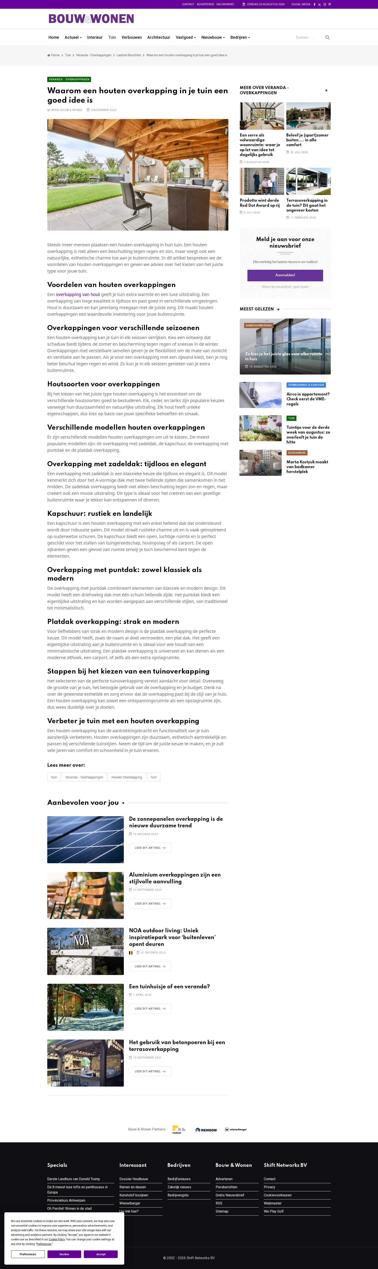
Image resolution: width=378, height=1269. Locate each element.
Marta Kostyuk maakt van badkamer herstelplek (307, 467)
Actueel (72, 37)
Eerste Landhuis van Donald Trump (73, 1179)
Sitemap (222, 1211)
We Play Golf (274, 1211)
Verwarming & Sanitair (306, 385)
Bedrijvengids (178, 1195)
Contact (188, 4)
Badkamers (297, 452)
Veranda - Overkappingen (93, 55)
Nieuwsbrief (225, 4)
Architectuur (158, 37)
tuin (153, 777)
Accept (100, 1254)
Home (54, 37)
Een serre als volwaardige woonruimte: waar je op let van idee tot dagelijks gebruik (260, 145)
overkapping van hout (78, 294)
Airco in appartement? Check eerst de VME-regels (308, 399)
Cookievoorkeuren (278, 1195)
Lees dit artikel (148, 847)
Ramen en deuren (132, 1187)
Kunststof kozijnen (133, 1195)
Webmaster (273, 1203)
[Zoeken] (327, 37)
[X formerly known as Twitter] (319, 4)
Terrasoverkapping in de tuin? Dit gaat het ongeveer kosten (307, 205)
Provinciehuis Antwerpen (66, 1200)
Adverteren (205, 4)
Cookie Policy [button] (57, 1239)
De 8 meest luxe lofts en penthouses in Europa (77, 1189)
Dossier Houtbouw (133, 1179)
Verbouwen (132, 37)
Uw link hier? (129, 1211)
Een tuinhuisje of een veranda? (169, 987)
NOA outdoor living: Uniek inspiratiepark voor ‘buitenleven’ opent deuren (172, 937)
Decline (64, 1254)
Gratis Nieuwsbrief (230, 1195)
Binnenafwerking (259, 325)
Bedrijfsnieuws (179, 1179)
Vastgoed (184, 37)
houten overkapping (127, 777)
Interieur (95, 37)
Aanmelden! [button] (285, 275)
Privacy (269, 1187)
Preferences (28, 1254)
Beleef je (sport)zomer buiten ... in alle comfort (307, 140)
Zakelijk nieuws (179, 1187)
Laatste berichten (129, 55)
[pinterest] (330, 4)
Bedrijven (239, 37)
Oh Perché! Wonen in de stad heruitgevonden (69, 1211)
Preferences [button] (44, 1244)
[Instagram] (325, 4)
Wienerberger (129, 1203)
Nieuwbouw (211, 37)
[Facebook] (314, 4)
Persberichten (226, 1187)
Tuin (112, 37)
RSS (219, 1203)
